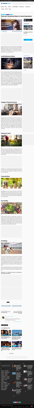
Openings (5, 0)
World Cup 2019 (3, 389)
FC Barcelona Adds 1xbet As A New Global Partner (5, 312)
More (10, 9)
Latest (6, 379)
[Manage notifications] (32, 406)
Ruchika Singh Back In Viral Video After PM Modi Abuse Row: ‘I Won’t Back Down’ (6, 337)
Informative (27, 6)
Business (2, 372)
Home (3, 6)
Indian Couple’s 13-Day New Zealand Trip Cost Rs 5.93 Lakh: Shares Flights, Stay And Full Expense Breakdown (16, 338)
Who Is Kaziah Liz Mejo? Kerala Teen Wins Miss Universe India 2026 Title (16, 349)
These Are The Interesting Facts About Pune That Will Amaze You (17, 312)
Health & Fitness (3, 14)
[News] (30, 26)
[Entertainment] (26, 26)
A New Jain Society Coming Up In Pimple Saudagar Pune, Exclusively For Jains (30, 373)
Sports (6, 9)
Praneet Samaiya (4, 18)
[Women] (26, 29)
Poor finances (3, 191)
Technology (21, 6)
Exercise (2, 117)
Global (2, 9)
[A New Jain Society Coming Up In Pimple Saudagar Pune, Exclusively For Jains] (25, 372)
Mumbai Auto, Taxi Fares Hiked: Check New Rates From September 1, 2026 (27, 63)
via (1, 69)
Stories (2, 385)
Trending (11, 14)
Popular (5, 383)
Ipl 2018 (2, 379)
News (6, 6)
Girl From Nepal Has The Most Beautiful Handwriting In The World (30, 387)
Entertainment (15, 6)
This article (15, 83)
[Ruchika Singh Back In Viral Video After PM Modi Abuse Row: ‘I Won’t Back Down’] (6, 333)
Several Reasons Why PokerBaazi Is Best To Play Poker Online (30, 366)
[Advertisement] (22, 3)
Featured (8, 14)
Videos (2, 388)
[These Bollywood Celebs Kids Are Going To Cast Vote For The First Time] (25, 379)
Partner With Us (10, 0)
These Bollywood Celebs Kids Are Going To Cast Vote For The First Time (30, 380)
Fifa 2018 (2, 375)
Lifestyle (9, 6)
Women (6, 388)
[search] (32, 0)
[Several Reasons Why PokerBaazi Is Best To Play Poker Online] (25, 366)
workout (12, 125)
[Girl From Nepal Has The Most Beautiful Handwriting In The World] (25, 385)
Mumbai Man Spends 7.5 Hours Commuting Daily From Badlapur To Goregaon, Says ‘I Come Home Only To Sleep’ (28, 67)
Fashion (19, 345)
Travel (2, 386)
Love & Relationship (4, 382)
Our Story (2, 0)
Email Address (25, 35)
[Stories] (30, 29)
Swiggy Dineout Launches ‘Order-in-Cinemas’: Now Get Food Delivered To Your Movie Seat (5, 349)
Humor (8, 376)
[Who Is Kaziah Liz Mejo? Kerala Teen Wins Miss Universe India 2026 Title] (17, 344)
